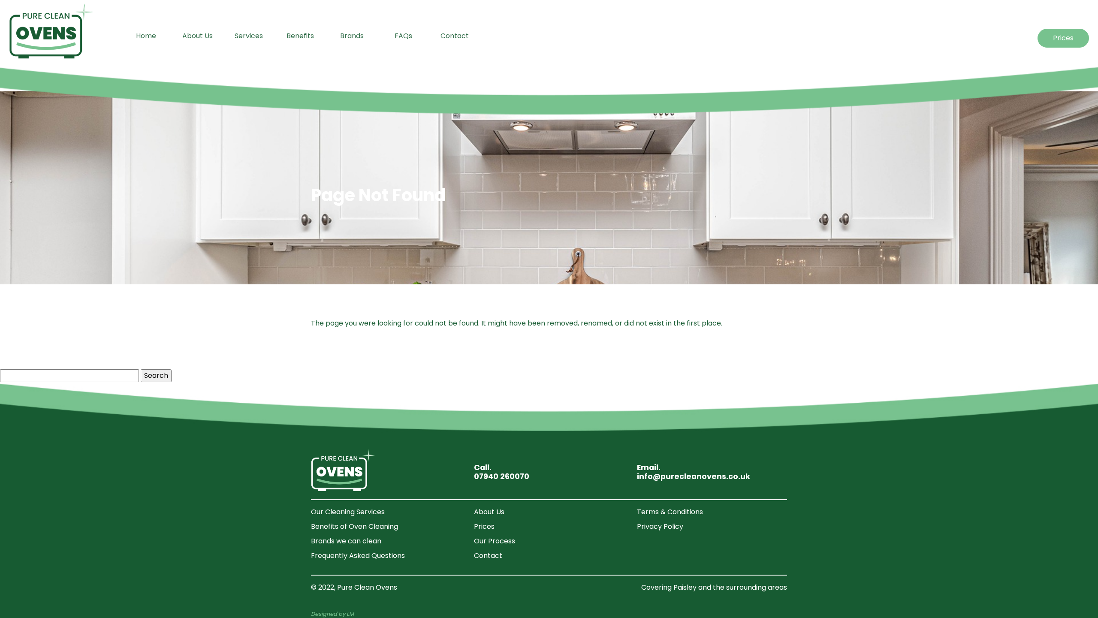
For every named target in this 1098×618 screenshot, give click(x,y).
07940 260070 (501, 476)
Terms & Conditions (670, 512)
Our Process (494, 541)
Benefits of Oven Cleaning (354, 526)
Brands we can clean (346, 541)
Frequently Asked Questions (358, 556)
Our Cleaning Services (348, 512)
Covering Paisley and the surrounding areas (714, 587)
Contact (488, 556)
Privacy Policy (660, 526)
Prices (1063, 38)
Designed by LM (332, 614)
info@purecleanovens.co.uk (693, 476)
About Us (489, 512)
